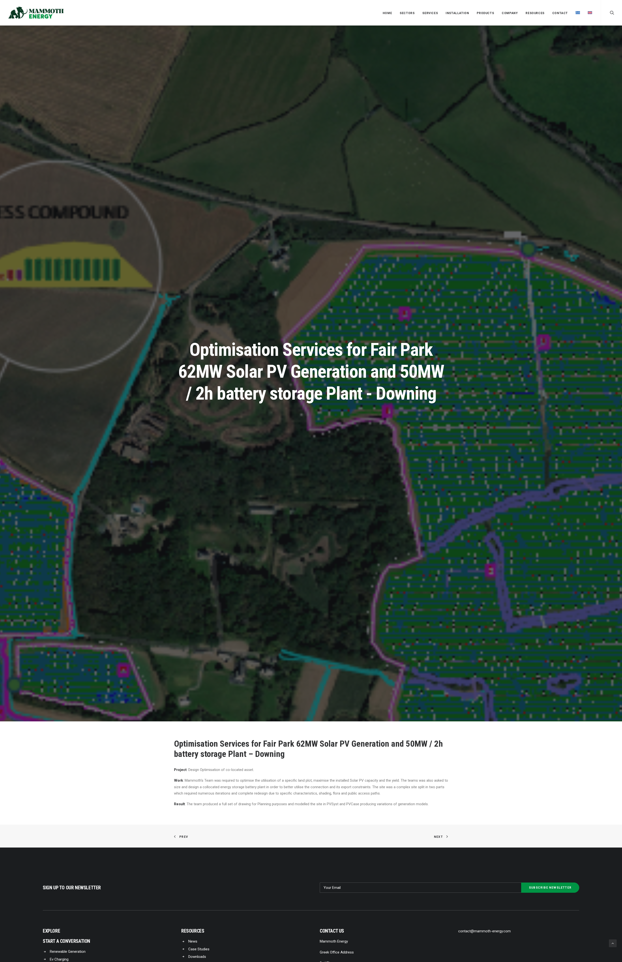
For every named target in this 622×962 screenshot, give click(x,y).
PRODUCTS (485, 13)
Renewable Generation (68, 951)
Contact (560, 13)
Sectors (407, 13)
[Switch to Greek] (577, 12)
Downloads (197, 956)
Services (430, 13)
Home (387, 13)
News (192, 941)
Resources (535, 13)
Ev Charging (59, 959)
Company (510, 13)
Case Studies (198, 949)
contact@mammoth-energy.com (484, 931)
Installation (457, 13)
